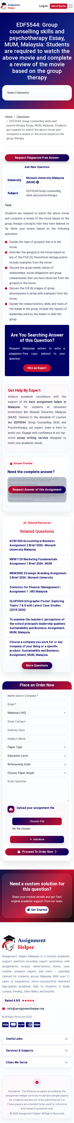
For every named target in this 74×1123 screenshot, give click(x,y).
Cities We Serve (16, 1062)
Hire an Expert (37, 368)
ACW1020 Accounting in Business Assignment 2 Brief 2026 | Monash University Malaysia (33, 545)
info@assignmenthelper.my (25, 1008)
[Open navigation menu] (70, 6)
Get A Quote (58, 6)
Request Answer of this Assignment (37, 489)
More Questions (37, 665)
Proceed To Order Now (38, 851)
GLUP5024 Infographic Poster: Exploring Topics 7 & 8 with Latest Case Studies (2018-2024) (37, 605)
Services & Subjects (19, 1050)
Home (9, 117)
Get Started (39, 909)
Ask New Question (37, 167)
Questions (23, 117)
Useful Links (14, 1038)
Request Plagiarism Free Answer (37, 157)
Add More (38, 839)
